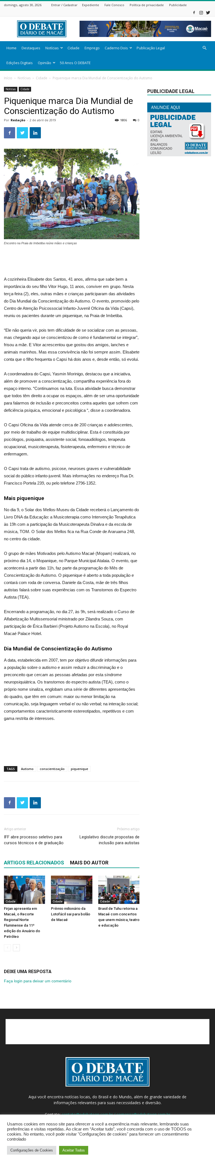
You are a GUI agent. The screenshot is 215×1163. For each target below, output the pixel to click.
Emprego (92, 47)
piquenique (79, 769)
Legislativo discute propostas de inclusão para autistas (109, 839)
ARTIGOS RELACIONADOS (34, 863)
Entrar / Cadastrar (64, 5)
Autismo (27, 769)
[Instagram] (201, 12)
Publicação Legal (151, 47)
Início (8, 78)
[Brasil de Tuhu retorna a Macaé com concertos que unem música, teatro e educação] (118, 890)
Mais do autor (89, 863)
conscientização (52, 769)
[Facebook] (194, 12)
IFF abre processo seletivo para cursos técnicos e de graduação (34, 839)
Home (11, 47)
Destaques (31, 47)
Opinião (44, 62)
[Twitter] (208, 12)
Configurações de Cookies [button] (31, 1150)
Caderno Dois (116, 47)
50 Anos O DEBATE (75, 62)
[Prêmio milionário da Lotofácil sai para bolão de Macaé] (71, 890)
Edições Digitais (19, 62)
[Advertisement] (71, 261)
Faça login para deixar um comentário (37, 981)
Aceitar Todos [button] (73, 1150)
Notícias (52, 47)
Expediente (90, 5)
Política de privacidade (147, 5)
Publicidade (178, 5)
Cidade (73, 47)
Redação (18, 120)
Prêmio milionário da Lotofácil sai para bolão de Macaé (70, 914)
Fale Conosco (114, 5)
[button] (204, 48)
